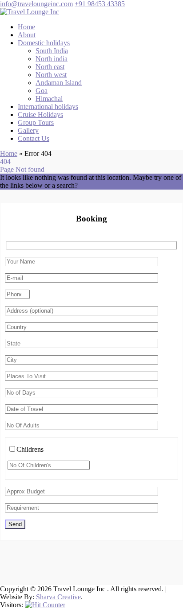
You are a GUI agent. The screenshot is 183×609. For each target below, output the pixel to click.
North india (52, 58)
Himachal (49, 98)
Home (26, 27)
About (27, 35)
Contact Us (33, 138)
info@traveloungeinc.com (36, 4)
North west (51, 74)
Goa (42, 90)
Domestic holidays (44, 43)
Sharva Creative (58, 597)
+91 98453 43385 (100, 4)
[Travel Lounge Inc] (29, 12)
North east (50, 66)
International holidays (48, 106)
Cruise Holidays (40, 114)
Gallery (28, 130)
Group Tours (36, 122)
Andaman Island (59, 82)
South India (52, 50)
